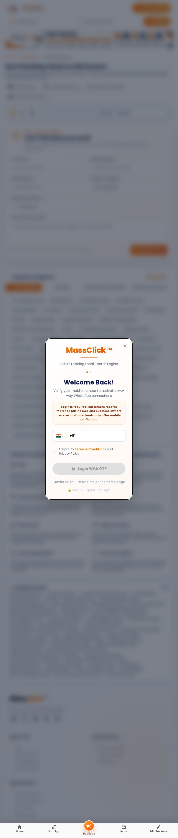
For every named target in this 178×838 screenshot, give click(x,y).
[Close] (125, 346)
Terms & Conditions (90, 449)
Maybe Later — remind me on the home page (89, 482)
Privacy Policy (69, 454)
